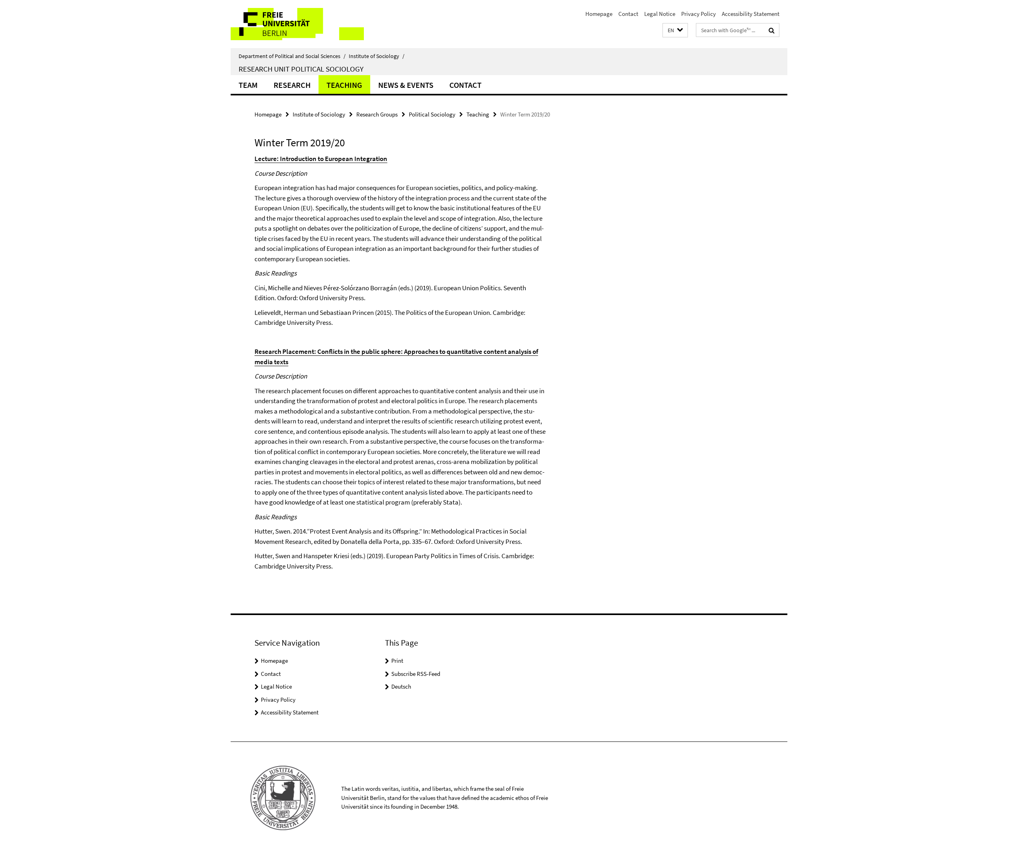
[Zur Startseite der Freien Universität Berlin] (297, 24)
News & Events (405, 85)
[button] (675, 30)
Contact (628, 13)
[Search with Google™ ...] (771, 30)
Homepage (598, 13)
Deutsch (401, 686)
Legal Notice (659, 13)
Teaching (344, 85)
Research (292, 85)
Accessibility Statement (750, 13)
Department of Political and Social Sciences (292, 56)
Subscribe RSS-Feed (415, 673)
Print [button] (397, 660)
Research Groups (377, 114)
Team (248, 85)
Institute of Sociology (376, 56)
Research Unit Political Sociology (301, 69)
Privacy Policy (698, 13)
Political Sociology (432, 114)
